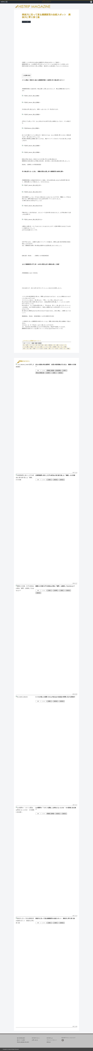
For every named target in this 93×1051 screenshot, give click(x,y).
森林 (41, 346)
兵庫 (24, 343)
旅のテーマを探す (21, 1040)
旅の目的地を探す (21, 1038)
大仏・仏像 (29, 348)
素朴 (57, 345)
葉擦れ (31, 346)
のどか (61, 345)
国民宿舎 (50, 345)
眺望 (65, 346)
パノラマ (46, 346)
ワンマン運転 (25, 346)
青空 (24, 348)
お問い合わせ (35, 1040)
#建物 (68, 348)
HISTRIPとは (50, 1038)
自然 (33, 343)
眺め (50, 348)
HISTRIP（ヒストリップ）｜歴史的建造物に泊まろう (46, 1)
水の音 (61, 348)
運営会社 (49, 1042)
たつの (28, 343)
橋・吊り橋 (41, 345)
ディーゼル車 (40, 348)
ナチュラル (32, 345)
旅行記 (40, 343)
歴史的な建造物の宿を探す (23, 1042)
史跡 (36, 343)
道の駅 (45, 348)
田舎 (50, 346)
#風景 (34, 348)
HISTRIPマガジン (36, 1038)
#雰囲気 (54, 346)
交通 (27, 345)
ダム (62, 346)
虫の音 (56, 348)
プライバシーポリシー (52, 1040)
